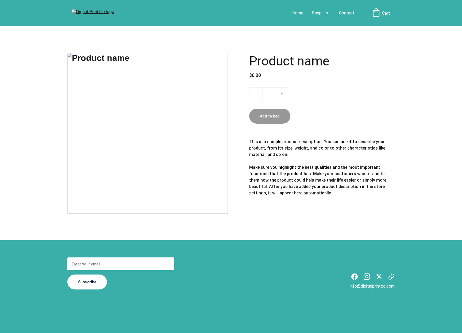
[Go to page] (391, 276)
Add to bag (270, 116)
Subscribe (87, 282)
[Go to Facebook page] (354, 276)
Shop (317, 12)
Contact (347, 12)
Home (297, 12)
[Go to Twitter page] (379, 276)
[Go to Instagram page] (367, 276)
